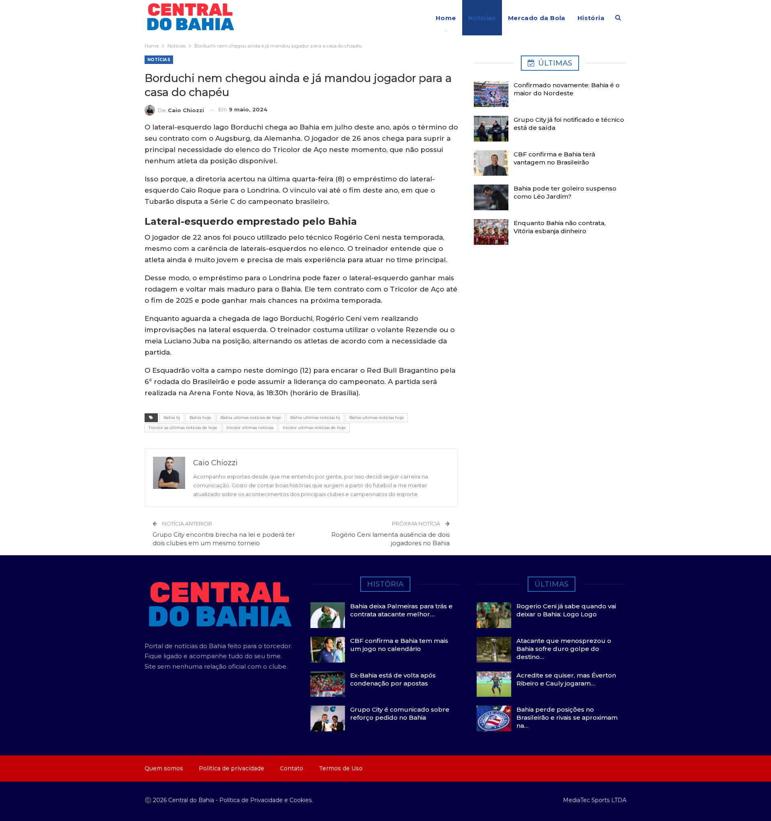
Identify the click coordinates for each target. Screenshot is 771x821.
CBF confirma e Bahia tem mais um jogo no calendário (399, 645)
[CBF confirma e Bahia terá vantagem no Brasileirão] (491, 163)
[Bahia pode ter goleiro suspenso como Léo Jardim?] (491, 197)
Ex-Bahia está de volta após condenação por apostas (393, 679)
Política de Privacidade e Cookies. (266, 800)
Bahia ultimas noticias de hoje (250, 417)
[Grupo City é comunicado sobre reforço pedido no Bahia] (327, 718)
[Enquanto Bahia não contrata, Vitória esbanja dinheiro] (491, 232)
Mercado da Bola (536, 18)
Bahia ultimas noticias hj (315, 417)
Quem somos (164, 768)
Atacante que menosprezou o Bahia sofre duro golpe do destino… (563, 649)
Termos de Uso (341, 768)
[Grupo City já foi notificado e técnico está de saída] (491, 129)
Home (446, 18)
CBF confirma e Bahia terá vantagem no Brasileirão (554, 158)
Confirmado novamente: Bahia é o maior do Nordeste (567, 89)
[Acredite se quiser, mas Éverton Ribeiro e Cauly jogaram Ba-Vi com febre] (494, 684)
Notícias (482, 18)
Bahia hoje (200, 417)
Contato (291, 768)
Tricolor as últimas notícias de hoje (183, 427)
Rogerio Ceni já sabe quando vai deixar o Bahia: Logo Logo (566, 610)
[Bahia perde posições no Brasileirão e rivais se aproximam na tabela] (494, 718)
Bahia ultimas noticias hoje (376, 417)
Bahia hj (171, 417)
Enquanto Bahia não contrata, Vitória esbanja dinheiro (560, 227)
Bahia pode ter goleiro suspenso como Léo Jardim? (565, 192)
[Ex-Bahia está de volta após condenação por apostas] (327, 684)
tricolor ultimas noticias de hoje (314, 427)
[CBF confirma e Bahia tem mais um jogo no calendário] (327, 650)
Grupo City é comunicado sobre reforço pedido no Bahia (399, 713)
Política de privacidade (231, 768)
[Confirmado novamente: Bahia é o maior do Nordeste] (491, 94)
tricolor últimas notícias (249, 427)
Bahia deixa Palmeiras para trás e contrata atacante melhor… (401, 610)
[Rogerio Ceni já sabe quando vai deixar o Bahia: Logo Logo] (494, 615)
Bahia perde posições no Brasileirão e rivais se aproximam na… (567, 717)
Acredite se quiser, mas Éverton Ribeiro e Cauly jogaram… (566, 679)
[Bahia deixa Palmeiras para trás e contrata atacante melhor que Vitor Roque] (327, 615)
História (590, 18)
